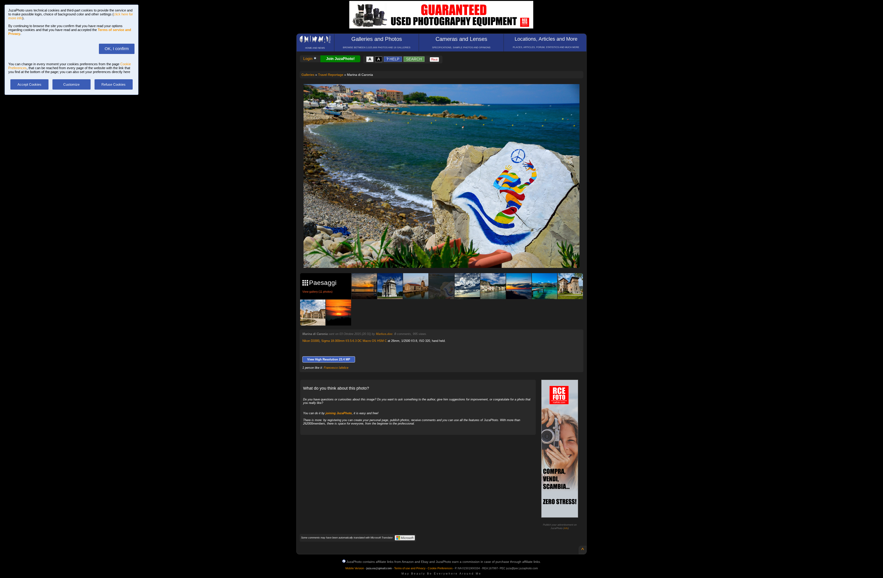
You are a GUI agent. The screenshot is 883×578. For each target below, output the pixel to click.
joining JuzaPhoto (339, 413)
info (566, 528)
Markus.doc (384, 334)
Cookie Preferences (440, 568)
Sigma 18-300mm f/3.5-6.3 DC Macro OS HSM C (354, 341)
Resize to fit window (444, 92)
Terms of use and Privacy (409, 568)
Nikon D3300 (310, 341)
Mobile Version (354, 568)
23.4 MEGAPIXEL (445, 259)
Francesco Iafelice (336, 367)
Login (308, 59)
